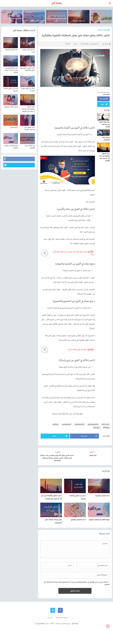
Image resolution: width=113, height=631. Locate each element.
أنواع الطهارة (34, 21)
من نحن (50, 617)
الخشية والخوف (79, 424)
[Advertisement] (67, 106)
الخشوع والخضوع (93, 424)
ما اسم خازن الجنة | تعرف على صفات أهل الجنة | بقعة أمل (56, 18)
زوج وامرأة (106, 427)
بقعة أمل (56, 3)
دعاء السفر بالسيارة (79, 21)
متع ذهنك (96, 427)
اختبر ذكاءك (105, 424)
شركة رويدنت (39, 623)
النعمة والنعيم (66, 424)
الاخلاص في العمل (101, 21)
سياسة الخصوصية (62, 617)
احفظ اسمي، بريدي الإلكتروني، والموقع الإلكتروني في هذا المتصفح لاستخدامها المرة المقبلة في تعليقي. (77, 583)
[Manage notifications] (108, 626)
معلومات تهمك (102, 30)
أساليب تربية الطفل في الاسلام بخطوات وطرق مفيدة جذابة (11, 18)
